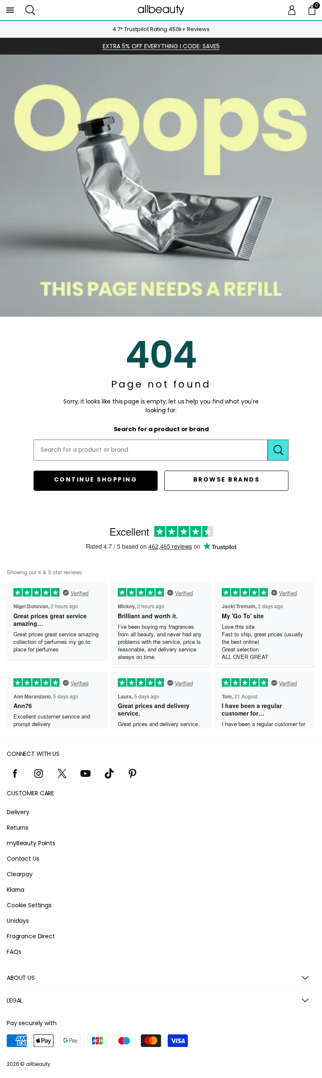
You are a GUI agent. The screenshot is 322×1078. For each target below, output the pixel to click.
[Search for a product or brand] (277, 450)
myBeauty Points (31, 843)
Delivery (18, 812)
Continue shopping (96, 479)
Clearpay (20, 874)
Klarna (15, 889)
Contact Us (23, 858)
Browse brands (226, 479)
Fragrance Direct (31, 936)
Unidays (18, 921)
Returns (18, 827)
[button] (30, 10)
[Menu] (10, 10)
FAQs (14, 952)
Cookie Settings (29, 905)
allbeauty (38, 1064)
